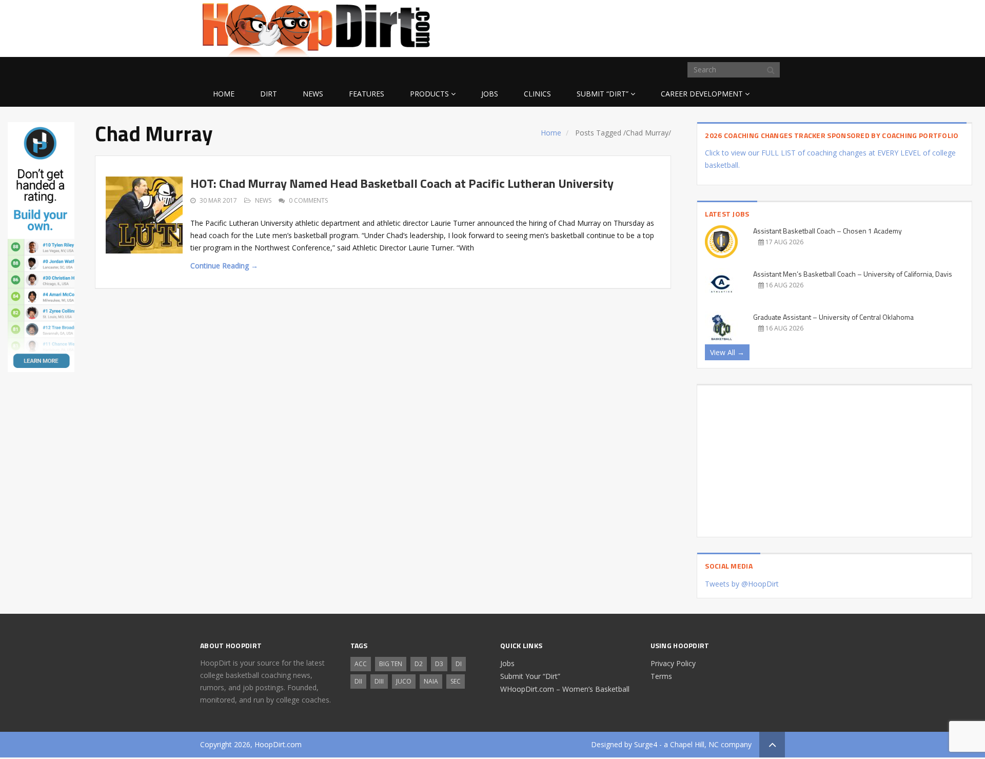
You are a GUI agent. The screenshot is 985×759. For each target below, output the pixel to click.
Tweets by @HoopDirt (742, 584)
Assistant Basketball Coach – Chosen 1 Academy (827, 230)
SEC (455, 681)
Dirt (268, 94)
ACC (360, 663)
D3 (439, 663)
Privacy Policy (673, 663)
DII (358, 681)
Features (366, 94)
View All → (727, 352)
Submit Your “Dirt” (530, 676)
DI (459, 663)
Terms (661, 676)
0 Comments (308, 200)
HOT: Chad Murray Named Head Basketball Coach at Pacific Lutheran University (402, 183)
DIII (379, 681)
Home (223, 94)
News (313, 94)
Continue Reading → (224, 265)
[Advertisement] (703, 27)
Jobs (489, 94)
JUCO (403, 681)
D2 (419, 663)
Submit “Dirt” (602, 94)
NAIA (431, 681)
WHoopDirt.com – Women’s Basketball (564, 689)
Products (429, 94)
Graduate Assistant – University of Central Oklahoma (833, 317)
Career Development (702, 94)
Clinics (537, 94)
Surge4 (645, 744)
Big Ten (390, 663)
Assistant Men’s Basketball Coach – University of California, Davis (852, 273)
